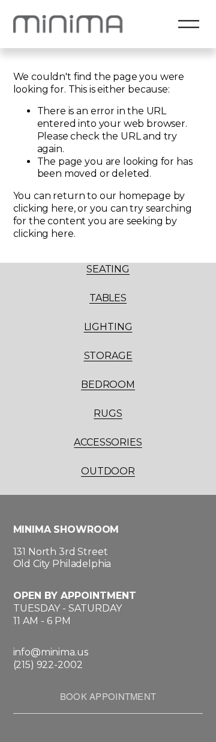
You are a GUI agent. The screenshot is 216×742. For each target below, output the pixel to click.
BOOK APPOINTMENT (108, 696)
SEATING (108, 269)
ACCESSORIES (108, 442)
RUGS (108, 413)
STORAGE (108, 355)
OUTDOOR (108, 471)
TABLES (108, 298)
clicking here (43, 208)
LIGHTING (108, 327)
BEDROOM (108, 384)
